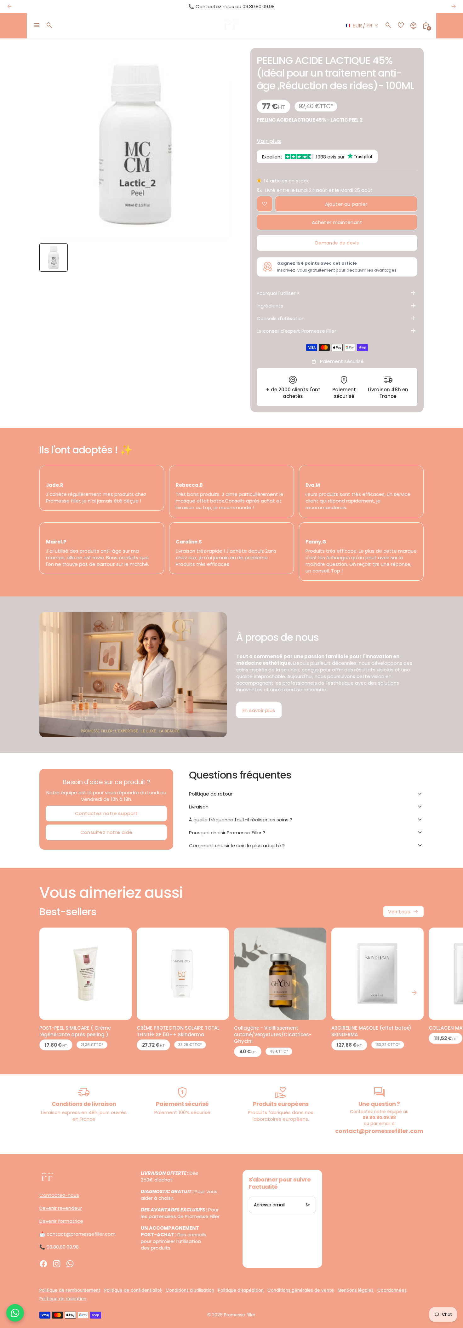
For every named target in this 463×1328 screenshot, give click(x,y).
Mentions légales (356, 1290)
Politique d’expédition (241, 1290)
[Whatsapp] (70, 1264)
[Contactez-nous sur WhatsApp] (15, 1313)
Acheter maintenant (337, 222)
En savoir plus (259, 710)
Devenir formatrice (61, 1221)
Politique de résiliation (62, 1299)
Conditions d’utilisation (190, 1290)
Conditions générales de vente (300, 1290)
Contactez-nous (59, 1195)
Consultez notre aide (106, 832)
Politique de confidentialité (133, 1290)
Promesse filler (239, 1315)
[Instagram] (57, 1264)
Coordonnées (392, 1290)
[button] (53, 257)
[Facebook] (43, 1264)
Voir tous (403, 911)
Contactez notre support (106, 813)
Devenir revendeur (60, 1208)
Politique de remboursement (69, 1290)
